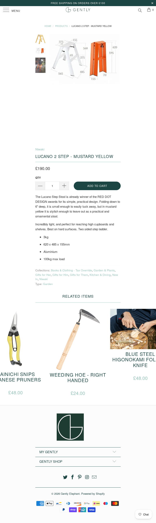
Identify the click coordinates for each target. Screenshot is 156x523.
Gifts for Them (79, 275)
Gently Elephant (70, 494)
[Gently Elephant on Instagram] (87, 477)
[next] (117, 87)
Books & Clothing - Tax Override (71, 270)
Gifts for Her (43, 275)
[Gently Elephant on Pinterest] (80, 477)
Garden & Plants (104, 270)
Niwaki (39, 149)
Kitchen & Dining (100, 275)
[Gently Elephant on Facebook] (72, 477)
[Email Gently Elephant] (94, 477)
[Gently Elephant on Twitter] (65, 477)
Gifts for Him (60, 275)
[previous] (54, 87)
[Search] (140, 9)
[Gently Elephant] (78, 10)
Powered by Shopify (93, 494)
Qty (38, 178)
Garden (48, 284)
